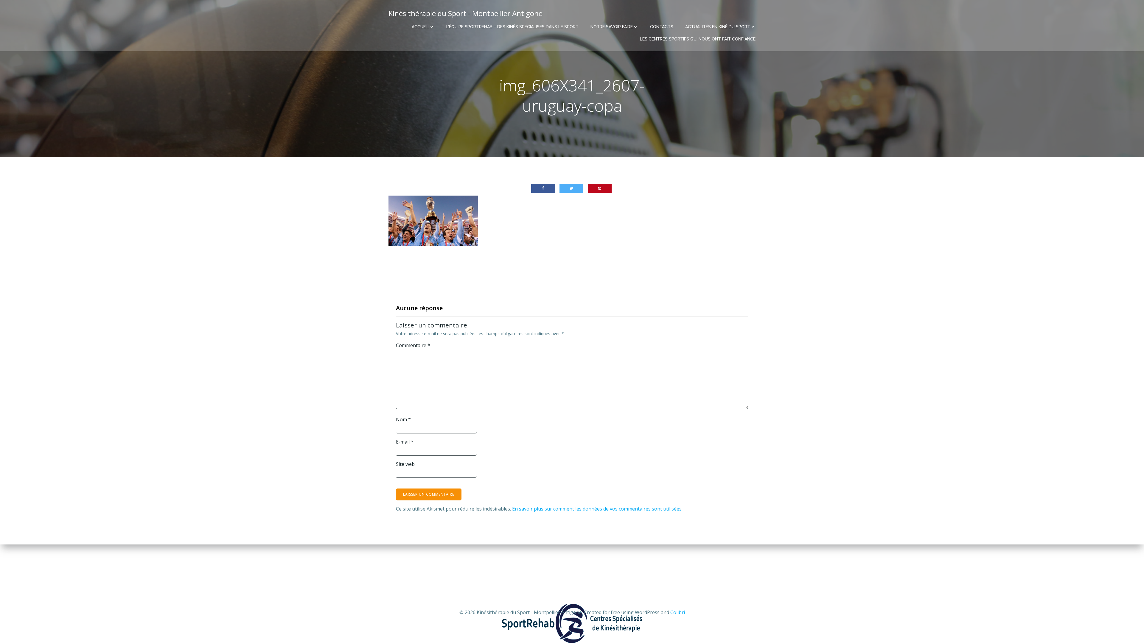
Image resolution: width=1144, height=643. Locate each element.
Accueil (420, 26)
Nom (403, 419)
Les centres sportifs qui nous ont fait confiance (698, 39)
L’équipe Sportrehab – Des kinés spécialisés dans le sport (512, 26)
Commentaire (413, 345)
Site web (405, 464)
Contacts (661, 26)
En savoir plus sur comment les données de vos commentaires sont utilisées (597, 508)
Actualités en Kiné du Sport (717, 26)
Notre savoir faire (611, 26)
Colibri (677, 612)
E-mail (405, 441)
